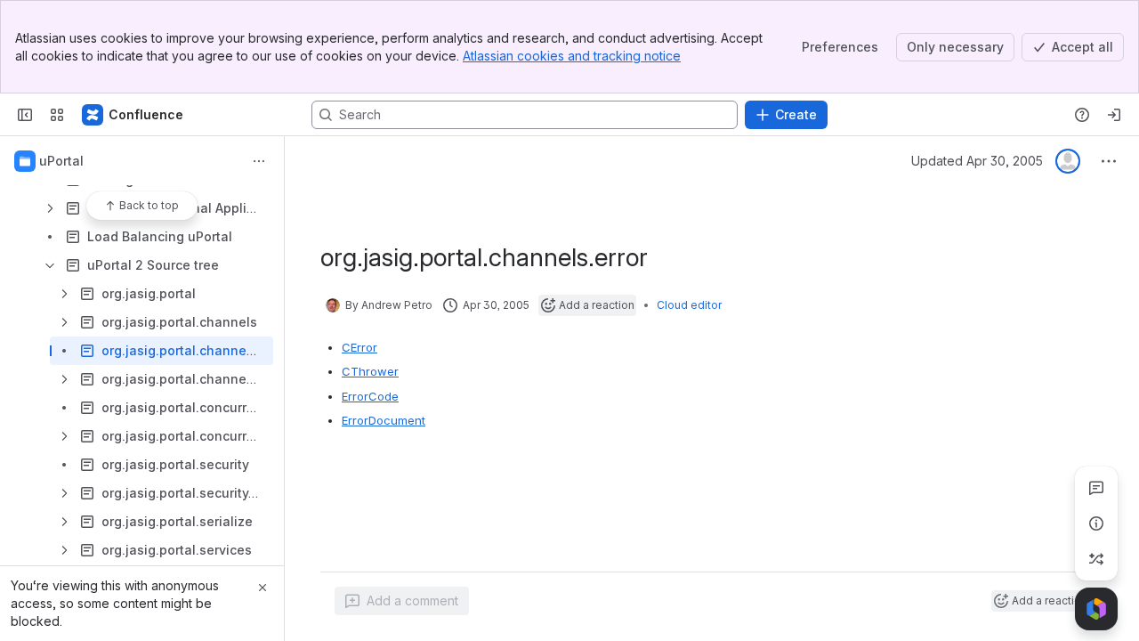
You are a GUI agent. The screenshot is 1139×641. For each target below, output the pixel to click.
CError (359, 347)
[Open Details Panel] (1096, 523)
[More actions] (259, 161)
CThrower (370, 371)
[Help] (1082, 115)
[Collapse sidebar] (25, 115)
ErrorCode (370, 396)
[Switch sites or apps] (57, 115)
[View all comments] (1096, 488)
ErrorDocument (383, 420)
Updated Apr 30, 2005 (977, 160)
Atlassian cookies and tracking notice (572, 55)
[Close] (262, 587)
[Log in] (1114, 115)
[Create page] (1096, 559)
